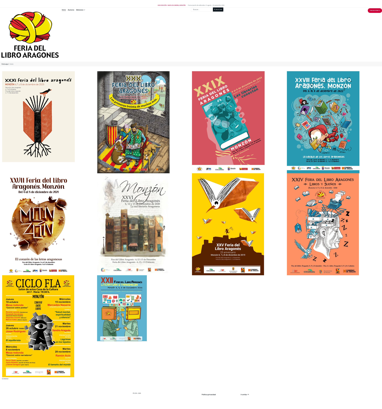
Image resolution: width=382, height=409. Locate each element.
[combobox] (202, 9)
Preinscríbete (375, 10)
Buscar (219, 9)
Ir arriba (244, 394)
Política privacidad (209, 394)
